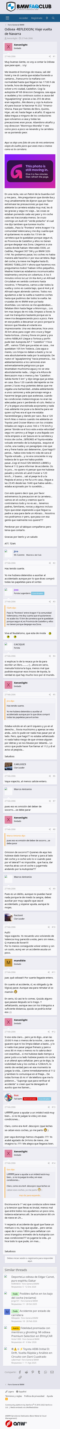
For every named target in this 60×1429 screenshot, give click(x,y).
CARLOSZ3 (20, 764)
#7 (54, 801)
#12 (53, 1031)
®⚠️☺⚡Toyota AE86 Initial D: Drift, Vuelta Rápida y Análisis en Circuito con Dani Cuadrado (31, 1352)
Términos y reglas (13, 1396)
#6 (54, 776)
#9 (54, 888)
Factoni (18, 915)
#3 (54, 601)
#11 (53, 972)
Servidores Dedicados (20, 1416)
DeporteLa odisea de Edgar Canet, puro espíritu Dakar (33, 1278)
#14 (53, 1163)
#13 (53, 1107)
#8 (54, 829)
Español (22, 1391)
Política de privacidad (34, 1396)
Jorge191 (15, 1301)
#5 (54, 694)
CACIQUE (19, 644)
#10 (53, 927)
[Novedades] (47, 18)
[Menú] (7, 18)
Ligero (10, 1391)
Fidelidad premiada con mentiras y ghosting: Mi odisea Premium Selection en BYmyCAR (31, 1332)
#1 (54, 56)
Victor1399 (16, 1339)
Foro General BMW (30, 1283)
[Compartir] (50, 56)
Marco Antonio (23, 789)
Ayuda (50, 1396)
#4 (54, 656)
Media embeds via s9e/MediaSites (24, 1407)
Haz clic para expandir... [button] (30, 1195)
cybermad (15, 1359)
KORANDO (16, 1283)
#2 (54, 563)
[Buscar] (53, 18)
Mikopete (15, 1318)
